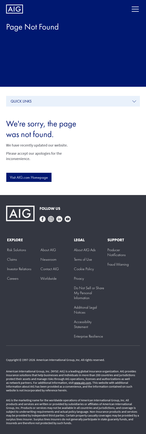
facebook (43, 219)
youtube (68, 219)
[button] (89, 292)
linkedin (59, 219)
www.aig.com (82, 383)
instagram (51, 219)
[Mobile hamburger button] (135, 9)
